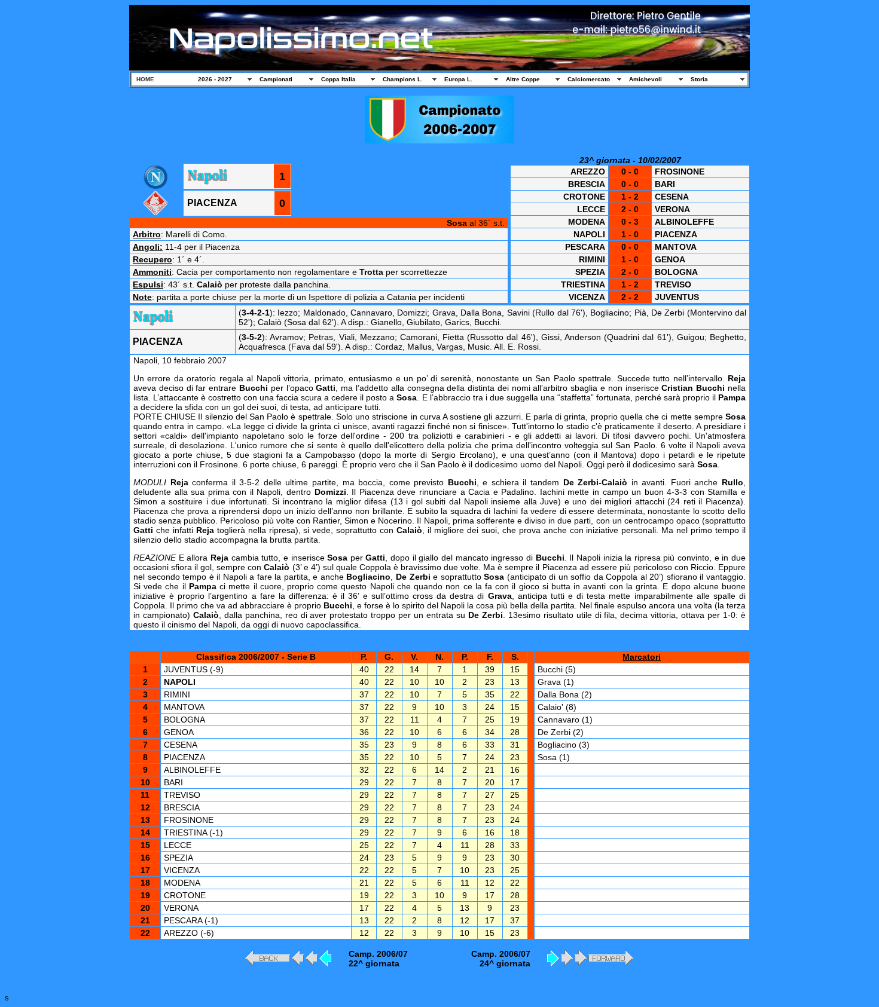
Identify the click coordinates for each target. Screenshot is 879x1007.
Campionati (276, 79)
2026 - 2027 (215, 79)
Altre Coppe (523, 79)
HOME (145, 79)
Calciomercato (588, 79)
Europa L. (458, 79)
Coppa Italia (338, 79)
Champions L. (403, 79)
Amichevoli (645, 79)
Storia (699, 79)
